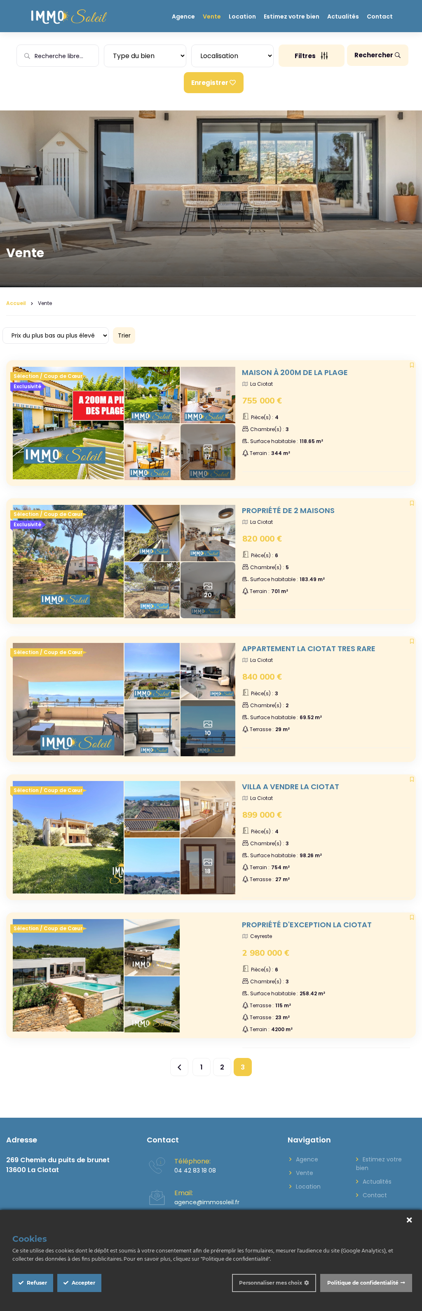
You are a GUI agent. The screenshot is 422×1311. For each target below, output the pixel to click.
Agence (183, 16)
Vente (212, 16)
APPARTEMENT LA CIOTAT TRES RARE (308, 648)
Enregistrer (209, 82)
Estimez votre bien (291, 16)
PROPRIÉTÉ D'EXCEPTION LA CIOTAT (307, 924)
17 (208, 457)
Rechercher (373, 55)
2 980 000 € (265, 952)
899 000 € (262, 814)
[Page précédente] (179, 1067)
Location (242, 16)
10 (208, 733)
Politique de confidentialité (363, 1283)
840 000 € (262, 676)
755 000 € (262, 400)
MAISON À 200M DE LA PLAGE (295, 372)
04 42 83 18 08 (195, 1170)
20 (208, 595)
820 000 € (262, 538)
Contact (380, 16)
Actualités (343, 16)
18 (208, 871)
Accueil (16, 303)
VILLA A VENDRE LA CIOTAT (290, 786)
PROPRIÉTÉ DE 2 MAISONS (288, 510)
